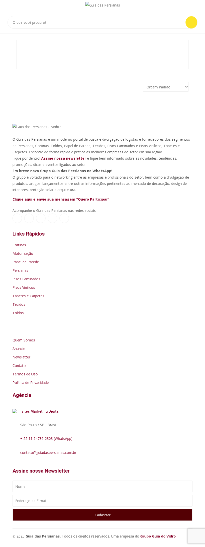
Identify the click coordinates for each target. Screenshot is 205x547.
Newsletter (21, 357)
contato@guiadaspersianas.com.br (48, 452)
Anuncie (18, 348)
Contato (19, 365)
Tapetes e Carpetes (28, 295)
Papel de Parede (25, 262)
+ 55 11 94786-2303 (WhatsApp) (46, 438)
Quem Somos (23, 340)
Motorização (22, 253)
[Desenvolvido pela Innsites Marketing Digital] (38, 410)
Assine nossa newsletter (63, 158)
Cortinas (19, 245)
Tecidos (18, 304)
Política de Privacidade (30, 382)
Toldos (18, 312)
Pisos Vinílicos (23, 287)
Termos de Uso (25, 374)
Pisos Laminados (26, 278)
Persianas (20, 270)
